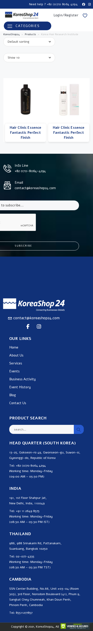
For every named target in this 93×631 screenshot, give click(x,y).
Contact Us (17, 403)
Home (13, 347)
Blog (12, 395)
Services (15, 363)
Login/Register (65, 15)
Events (14, 371)
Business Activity (22, 379)
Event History (20, 387)
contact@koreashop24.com (36, 318)
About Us (16, 355)
